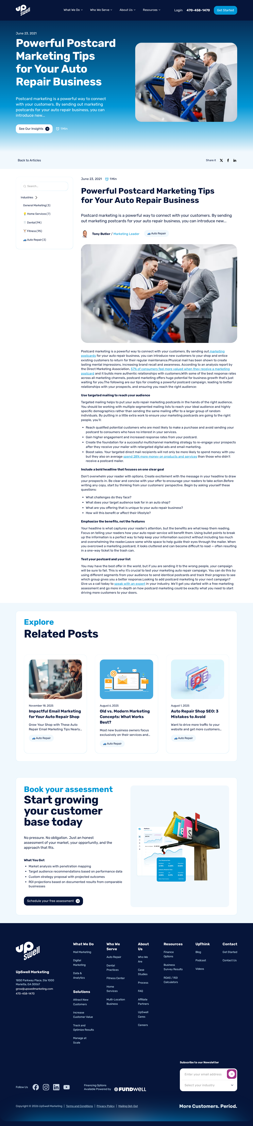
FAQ (140, 991)
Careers (143, 1025)
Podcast (200, 960)
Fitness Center (116, 978)
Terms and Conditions (79, 1106)
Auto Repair (114, 957)
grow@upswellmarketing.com (34, 989)
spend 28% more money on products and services (160, 456)
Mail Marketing (82, 952)
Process (143, 982)
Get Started (230, 952)
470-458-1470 (198, 10)
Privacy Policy (106, 1106)
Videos (199, 969)
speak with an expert (129, 584)
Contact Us (230, 960)
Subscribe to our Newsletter (199, 1062)
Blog (198, 952)
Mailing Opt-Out (128, 1106)
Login (178, 10)
